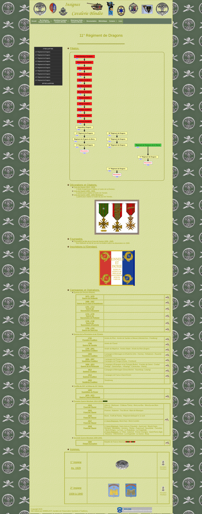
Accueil (34, 21)
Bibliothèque (103, 21)
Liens (120, 21)
